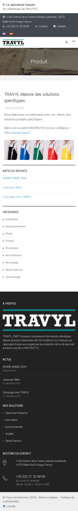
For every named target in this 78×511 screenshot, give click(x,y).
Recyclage (12, 262)
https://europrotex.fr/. (17, 132)
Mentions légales (48, 497)
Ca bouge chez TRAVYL (17, 196)
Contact (43, 26)
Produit (9, 241)
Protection (11, 248)
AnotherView (21, 497)
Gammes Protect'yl (16, 413)
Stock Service (14, 269)
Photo (9, 233)
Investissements (15, 226)
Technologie (13, 277)
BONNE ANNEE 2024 (15, 178)
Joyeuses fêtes (12, 187)
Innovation (11, 419)
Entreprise (11, 219)
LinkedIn (61, 26)
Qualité (9, 433)
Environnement (14, 426)
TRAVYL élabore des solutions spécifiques (31, 97)
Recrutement (13, 255)
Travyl (8, 497)
